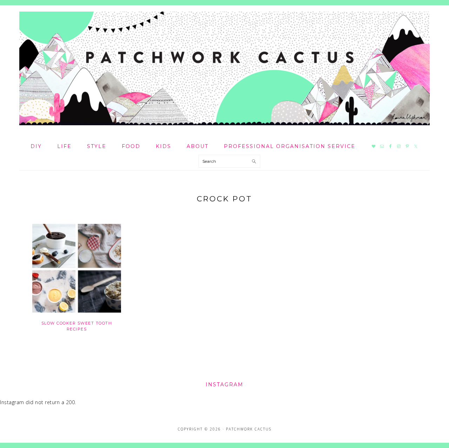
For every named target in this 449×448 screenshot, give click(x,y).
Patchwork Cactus (224, 68)
